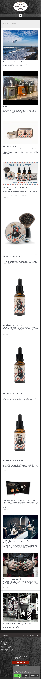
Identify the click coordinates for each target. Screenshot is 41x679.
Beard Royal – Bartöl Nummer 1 (13, 461)
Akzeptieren (18, 675)
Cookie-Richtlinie (21, 677)
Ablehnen (26, 675)
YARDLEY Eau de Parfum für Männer (15, 107)
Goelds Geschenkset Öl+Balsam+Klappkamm (19, 500)
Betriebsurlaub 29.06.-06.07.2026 (14, 62)
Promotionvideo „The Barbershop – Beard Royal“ (9, 650)
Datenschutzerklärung (28, 677)
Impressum (32, 677)
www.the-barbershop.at (6, 647)
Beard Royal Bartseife (10, 146)
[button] (20, 15)
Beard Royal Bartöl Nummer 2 (13, 393)
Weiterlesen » (5, 115)
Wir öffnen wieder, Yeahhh (12, 579)
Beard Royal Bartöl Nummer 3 (13, 325)
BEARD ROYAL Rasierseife (12, 256)
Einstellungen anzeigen (35, 675)
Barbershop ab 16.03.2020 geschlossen (17, 624)
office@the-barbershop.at (6, 646)
